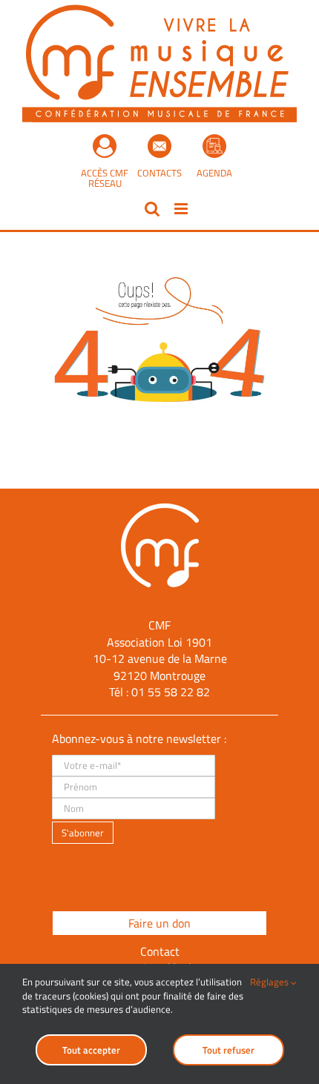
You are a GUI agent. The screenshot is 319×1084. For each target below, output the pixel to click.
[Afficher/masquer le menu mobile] (182, 209)
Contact (160, 951)
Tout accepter (91, 1049)
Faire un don (159, 923)
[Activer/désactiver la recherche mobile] (152, 209)
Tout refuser (228, 1049)
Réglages (270, 982)
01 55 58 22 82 (170, 692)
